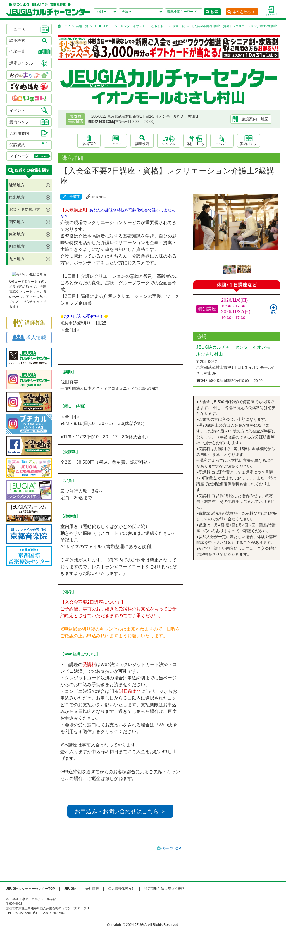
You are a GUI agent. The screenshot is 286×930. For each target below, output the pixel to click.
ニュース (115, 144)
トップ (65, 26)
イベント (222, 144)
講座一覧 (179, 26)
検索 (214, 12)
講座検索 (142, 144)
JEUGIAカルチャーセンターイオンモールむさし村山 (130, 26)
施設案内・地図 (255, 119)
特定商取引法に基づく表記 (164, 889)
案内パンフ (248, 144)
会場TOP (89, 144)
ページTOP (171, 848)
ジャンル (168, 144)
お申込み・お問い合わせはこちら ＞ (120, 811)
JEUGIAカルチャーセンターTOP (30, 889)
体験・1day (195, 144)
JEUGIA (70, 889)
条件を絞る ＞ (244, 12)
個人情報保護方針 (121, 889)
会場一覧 (82, 26)
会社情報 (92, 889)
